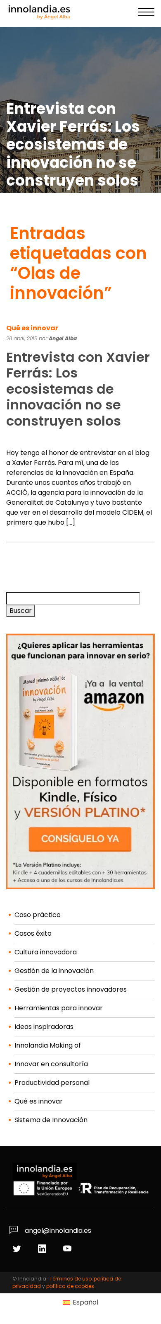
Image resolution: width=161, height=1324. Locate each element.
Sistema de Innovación (51, 1120)
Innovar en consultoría (51, 1064)
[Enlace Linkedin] (43, 1249)
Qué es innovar (32, 328)
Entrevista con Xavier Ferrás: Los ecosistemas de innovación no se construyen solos (78, 389)
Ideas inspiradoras (43, 1026)
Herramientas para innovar (58, 1008)
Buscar (20, 610)
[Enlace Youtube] (68, 1249)
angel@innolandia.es (57, 1230)
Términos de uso (71, 1278)
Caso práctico (37, 915)
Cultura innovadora (45, 952)
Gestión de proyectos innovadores (70, 989)
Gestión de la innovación (54, 970)
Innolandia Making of (47, 1045)
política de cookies (70, 1286)
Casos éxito (33, 933)
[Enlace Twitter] (18, 1249)
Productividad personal (52, 1082)
